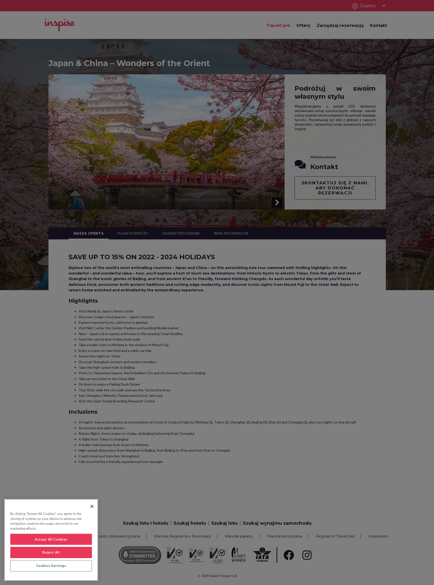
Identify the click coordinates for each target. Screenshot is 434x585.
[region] (51, 540)
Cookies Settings (51, 566)
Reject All (51, 552)
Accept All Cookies (51, 539)
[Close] (91, 506)
